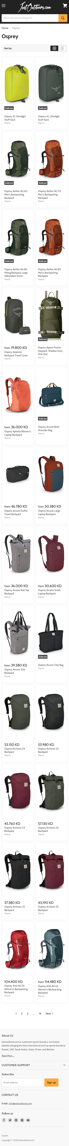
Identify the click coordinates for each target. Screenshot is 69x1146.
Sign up (51, 1082)
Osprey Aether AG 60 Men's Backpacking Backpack (15, 194)
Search (5, 1135)
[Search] (62, 18)
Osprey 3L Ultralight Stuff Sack (15, 118)
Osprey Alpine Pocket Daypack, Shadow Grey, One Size (50, 351)
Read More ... (8, 1055)
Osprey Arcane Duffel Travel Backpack (15, 512)
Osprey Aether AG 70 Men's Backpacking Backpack (49, 194)
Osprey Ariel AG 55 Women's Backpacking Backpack (16, 989)
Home (5, 28)
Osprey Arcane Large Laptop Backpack (49, 512)
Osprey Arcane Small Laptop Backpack (49, 592)
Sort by (8, 48)
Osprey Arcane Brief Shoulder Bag (48, 428)
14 (40, 1013)
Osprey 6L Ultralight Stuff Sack (49, 118)
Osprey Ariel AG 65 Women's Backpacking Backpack (49, 989)
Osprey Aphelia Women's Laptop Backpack (17, 433)
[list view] (62, 48)
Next (48, 1013)
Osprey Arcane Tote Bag (50, 664)
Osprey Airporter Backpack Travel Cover (16, 354)
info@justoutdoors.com (20, 1103)
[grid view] (54, 48)
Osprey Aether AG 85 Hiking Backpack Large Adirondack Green (16, 272)
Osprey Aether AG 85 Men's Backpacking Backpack (49, 272)
